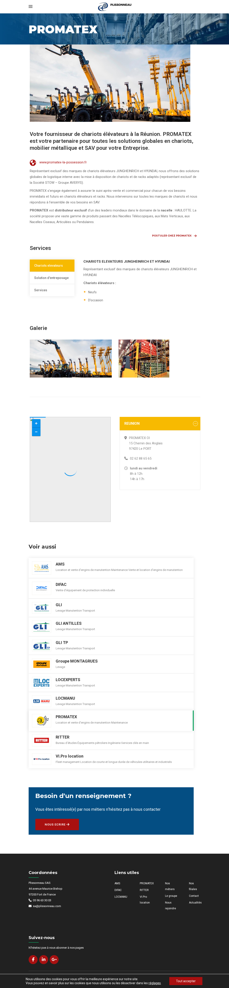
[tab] (52, 266)
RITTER (144, 890)
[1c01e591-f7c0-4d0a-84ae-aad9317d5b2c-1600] (71, 359)
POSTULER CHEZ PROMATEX (171, 235)
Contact (194, 895)
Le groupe (171, 895)
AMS (117, 883)
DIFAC (118, 890)
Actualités (195, 902)
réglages (154, 983)
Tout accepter (186, 981)
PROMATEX (147, 883)
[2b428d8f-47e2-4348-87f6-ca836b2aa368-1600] (160, 359)
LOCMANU (120, 896)
